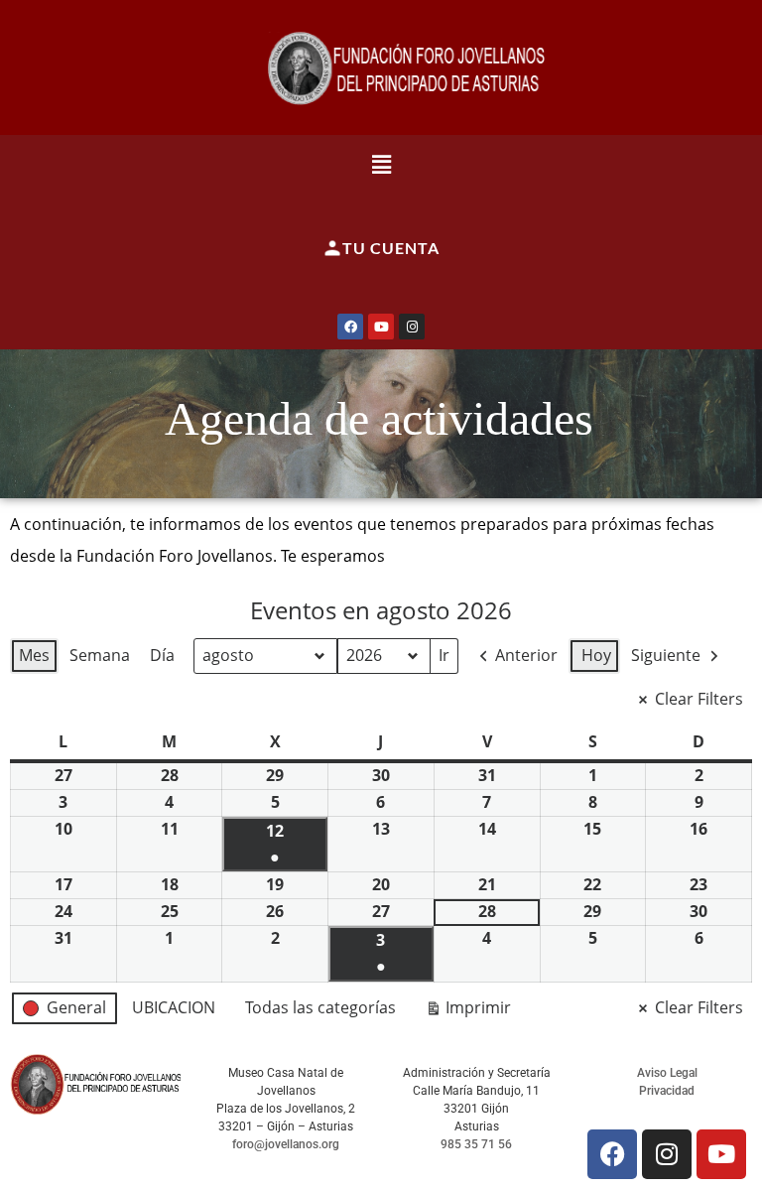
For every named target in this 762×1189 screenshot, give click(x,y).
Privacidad (667, 1091)
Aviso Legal (667, 1073)
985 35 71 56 (476, 1144)
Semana (99, 655)
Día (162, 655)
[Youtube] (381, 326)
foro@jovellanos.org (285, 1144)
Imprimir (468, 1011)
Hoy (596, 655)
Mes (34, 655)
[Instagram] (412, 326)
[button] (381, 164)
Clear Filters (699, 699)
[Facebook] (350, 326)
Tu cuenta (391, 247)
